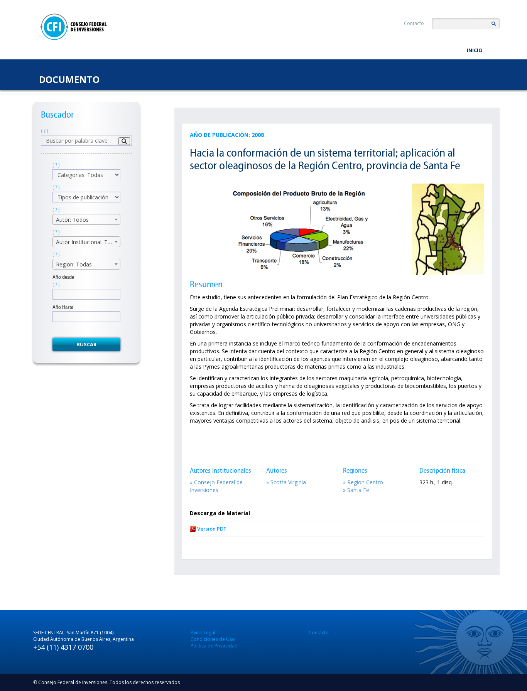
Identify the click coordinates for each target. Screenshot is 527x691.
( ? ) (44, 131)
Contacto (414, 23)
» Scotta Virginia (286, 482)
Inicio (475, 50)
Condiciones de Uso (213, 639)
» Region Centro (363, 482)
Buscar (86, 344)
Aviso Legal (203, 632)
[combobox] (86, 219)
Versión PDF (211, 528)
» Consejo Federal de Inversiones (216, 486)
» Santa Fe (356, 490)
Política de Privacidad (214, 645)
